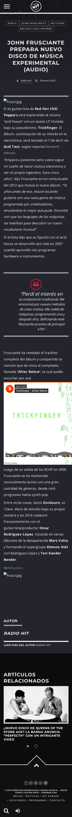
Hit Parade (50, 796)
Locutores (17, 800)
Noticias (32, 796)
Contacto (57, 800)
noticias (57, 23)
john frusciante (33, 23)
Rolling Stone (15, 567)
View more (36, 705)
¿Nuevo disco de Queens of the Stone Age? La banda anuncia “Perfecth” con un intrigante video (33, 734)
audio (12, 23)
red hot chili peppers (36, 28)
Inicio (18, 796)
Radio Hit (26, 80)
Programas (38, 800)
